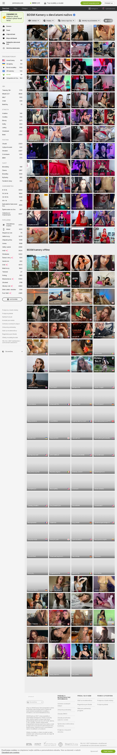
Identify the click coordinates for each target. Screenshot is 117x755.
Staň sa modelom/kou (9, 330)
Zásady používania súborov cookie (64, 719)
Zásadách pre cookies (10, 752)
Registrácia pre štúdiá (9, 334)
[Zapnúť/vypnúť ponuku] (3, 3)
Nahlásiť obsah (7, 317)
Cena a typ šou (66, 21)
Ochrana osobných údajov (11, 324)
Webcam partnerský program (84, 709)
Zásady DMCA (62, 714)
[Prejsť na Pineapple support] (60, 744)
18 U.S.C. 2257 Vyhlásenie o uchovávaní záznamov (11, 341)
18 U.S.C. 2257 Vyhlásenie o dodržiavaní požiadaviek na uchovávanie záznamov (93, 744)
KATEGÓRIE (13, 299)
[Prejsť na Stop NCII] (71, 744)
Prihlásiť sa (109, 3)
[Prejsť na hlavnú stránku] (17, 3)
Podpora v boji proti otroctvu (64, 731)
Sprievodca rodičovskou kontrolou (66, 725)
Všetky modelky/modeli (10, 337)
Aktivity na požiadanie (89, 21)
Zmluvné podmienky (9, 327)
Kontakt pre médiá (8, 320)
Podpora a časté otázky (10, 310)
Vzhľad (34, 21)
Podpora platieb (7, 313)
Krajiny (49, 21)
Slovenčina (33, 702)
